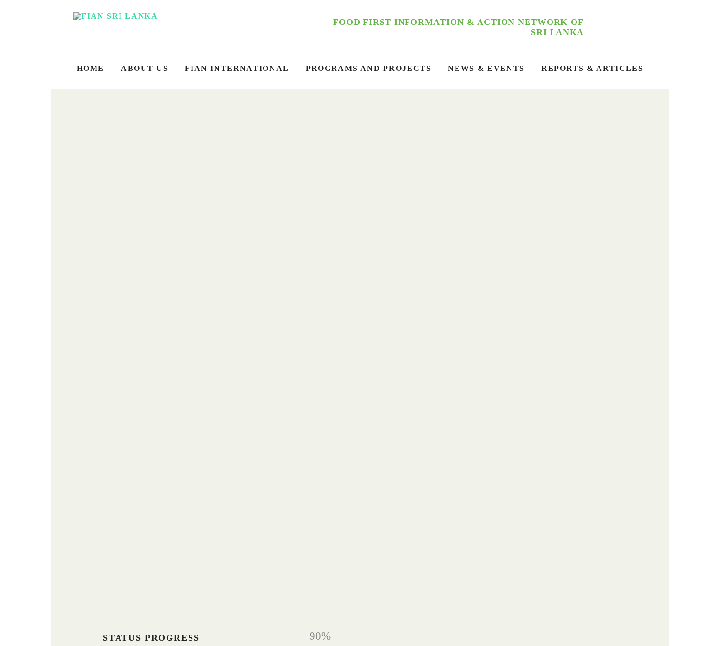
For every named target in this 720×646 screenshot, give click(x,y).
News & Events (486, 68)
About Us (144, 68)
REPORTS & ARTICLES (592, 68)
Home (91, 68)
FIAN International (237, 68)
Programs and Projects (369, 68)
